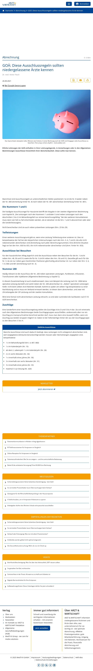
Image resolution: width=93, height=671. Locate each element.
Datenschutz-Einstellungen (47, 660)
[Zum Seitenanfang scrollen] (89, 667)
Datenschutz (68, 657)
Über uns (9, 614)
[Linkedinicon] (54, 665)
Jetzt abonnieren (45, 389)
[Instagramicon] (43, 665)
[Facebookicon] (39, 665)
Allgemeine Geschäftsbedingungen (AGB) (14, 631)
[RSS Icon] (46, 665)
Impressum (35, 657)
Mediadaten (10, 617)
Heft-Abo (79, 657)
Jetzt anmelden (41, 628)
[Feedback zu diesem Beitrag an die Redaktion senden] (88, 80)
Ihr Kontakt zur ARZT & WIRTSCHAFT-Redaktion (14, 624)
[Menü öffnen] (69, 4)
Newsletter (9, 620)
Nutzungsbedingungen (51, 657)
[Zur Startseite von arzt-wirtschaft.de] (9, 4)
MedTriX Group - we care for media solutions (16, 637)
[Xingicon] (50, 665)
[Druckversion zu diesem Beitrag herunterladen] (73, 80)
